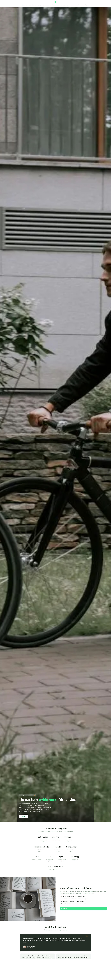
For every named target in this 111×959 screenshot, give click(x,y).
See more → (24, 816)
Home (23, 4)
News (64, 4)
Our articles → (64, 908)
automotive (28, 4)
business (35, 4)
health (54, 4)
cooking (40, 4)
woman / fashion (85, 4)
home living (59, 4)
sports (72, 4)
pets (68, 4)
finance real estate (47, 4)
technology (77, 4)
